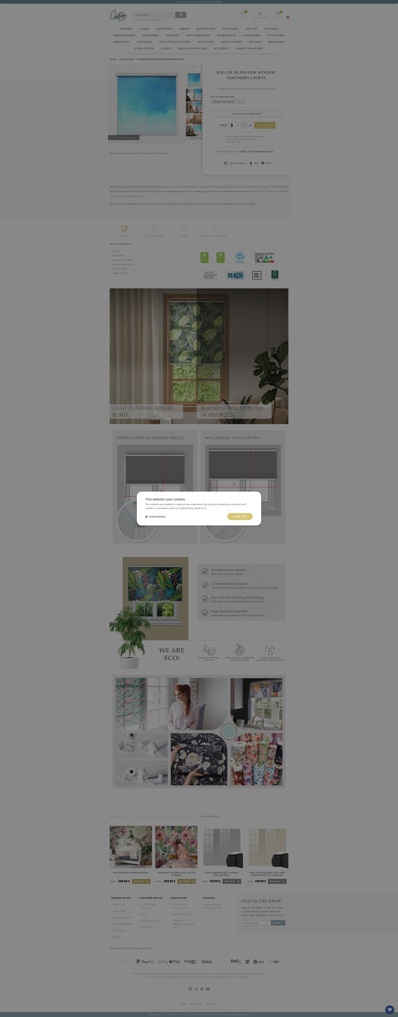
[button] (155, 516)
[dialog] (199, 508)
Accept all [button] (240, 516)
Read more (200, 508)
